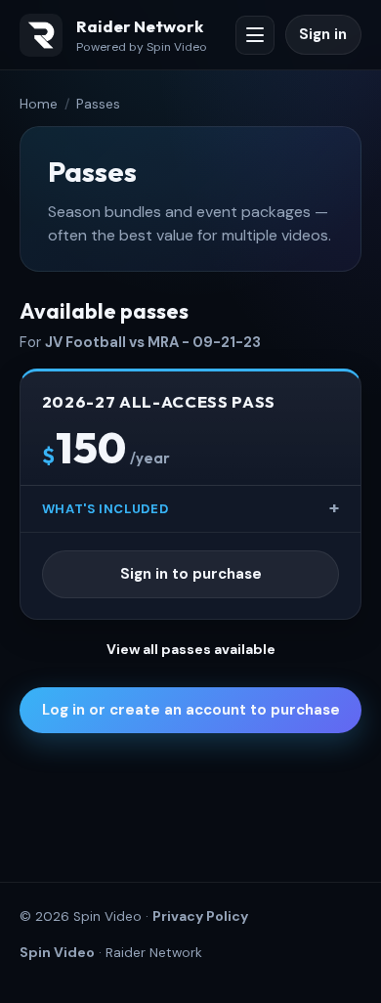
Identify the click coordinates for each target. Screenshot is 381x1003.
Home (39, 103)
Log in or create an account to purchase (191, 710)
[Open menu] (255, 35)
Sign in (323, 34)
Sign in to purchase (191, 574)
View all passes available (190, 649)
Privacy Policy (200, 916)
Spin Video (57, 952)
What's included (105, 509)
